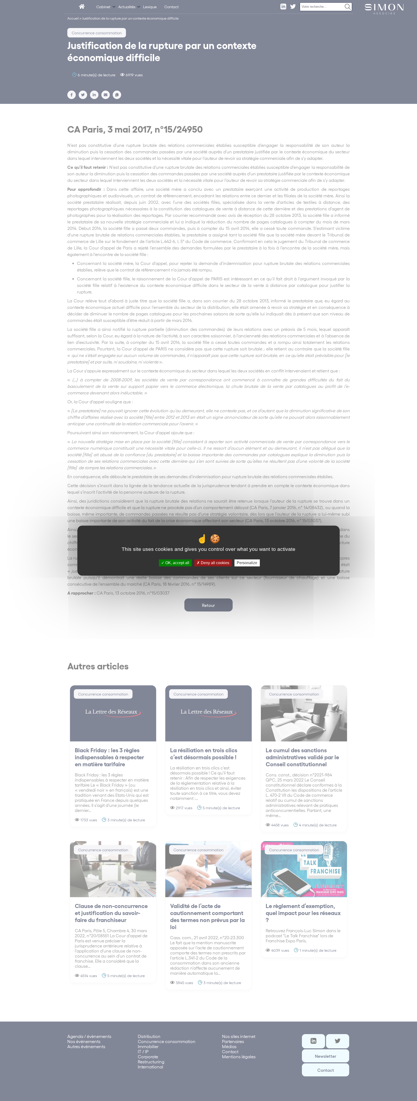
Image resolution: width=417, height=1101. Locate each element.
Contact (171, 6)
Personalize (247, 563)
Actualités (126, 6)
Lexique (150, 6)
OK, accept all (176, 563)
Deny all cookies (214, 563)
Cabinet (103, 6)
